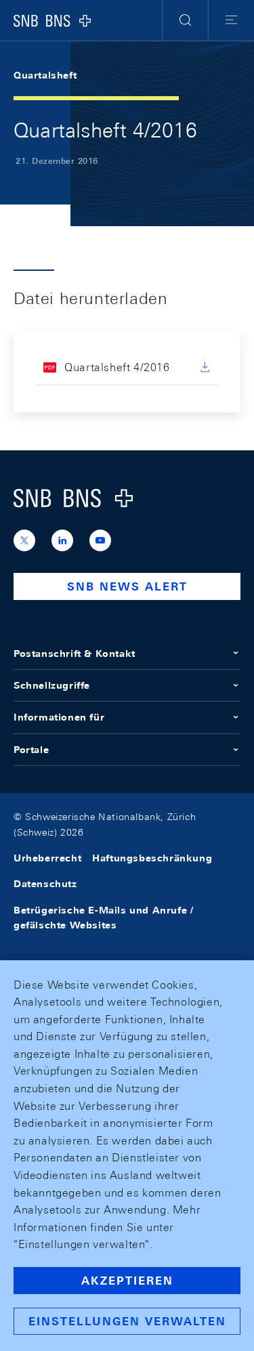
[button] (185, 20)
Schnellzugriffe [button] (52, 685)
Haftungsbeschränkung (152, 858)
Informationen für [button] (59, 717)
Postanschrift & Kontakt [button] (74, 653)
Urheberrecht (47, 858)
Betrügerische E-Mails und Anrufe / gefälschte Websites (103, 917)
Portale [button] (31, 750)
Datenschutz (45, 884)
